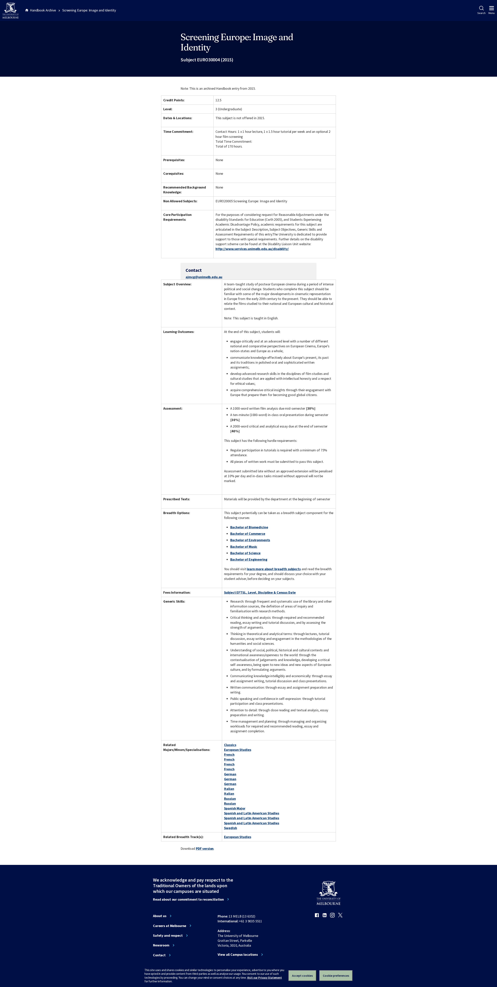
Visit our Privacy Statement (264, 977)
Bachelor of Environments (250, 540)
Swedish (230, 828)
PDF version (205, 848)
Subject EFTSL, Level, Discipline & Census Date (260, 592)
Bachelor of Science (245, 553)
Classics (230, 745)
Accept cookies (302, 975)
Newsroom (161, 945)
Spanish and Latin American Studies (251, 813)
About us (159, 916)
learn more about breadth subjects (274, 569)
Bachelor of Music (243, 546)
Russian (230, 798)
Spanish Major (234, 808)
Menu (491, 13)
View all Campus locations (238, 954)
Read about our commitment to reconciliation (188, 899)
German (230, 774)
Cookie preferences (336, 975)
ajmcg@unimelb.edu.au (204, 277)
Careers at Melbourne (169, 926)
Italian (229, 788)
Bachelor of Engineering (248, 559)
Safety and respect (168, 935)
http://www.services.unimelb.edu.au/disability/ (252, 249)
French (229, 754)
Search (481, 13)
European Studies (237, 749)
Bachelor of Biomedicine (249, 527)
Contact (159, 955)
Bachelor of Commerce (247, 533)
